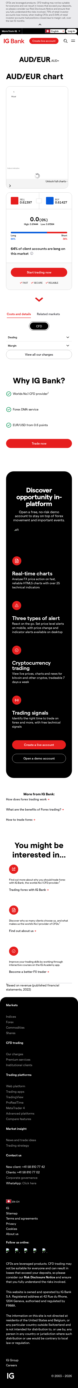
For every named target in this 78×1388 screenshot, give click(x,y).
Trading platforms (18, 1074)
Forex (10, 1022)
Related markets (48, 314)
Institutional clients (19, 1065)
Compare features (18, 1119)
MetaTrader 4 (15, 1108)
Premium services (18, 1059)
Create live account (43, 40)
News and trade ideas (21, 1140)
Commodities (15, 1027)
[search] (65, 41)
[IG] (14, 41)
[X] (26, 1250)
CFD (39, 326)
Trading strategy (17, 1145)
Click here (29, 1183)
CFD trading (14, 1042)
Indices (11, 1016)
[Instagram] (17, 1250)
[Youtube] (35, 1250)
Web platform (15, 1086)
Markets (12, 1005)
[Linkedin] (44, 1250)
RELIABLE (53, 282)
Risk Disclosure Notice (39, 1277)
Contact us (13, 1155)
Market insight (16, 1128)
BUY (57, 199)
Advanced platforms (20, 1113)
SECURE (38, 282)
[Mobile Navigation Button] (73, 41)
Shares (10, 1033)
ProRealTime (14, 1102)
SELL (22, 199)
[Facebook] (8, 1250)
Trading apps (15, 1091)
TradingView (14, 1097)
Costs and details (19, 314)
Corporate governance (21, 1177)
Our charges (14, 1054)
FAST (25, 282)
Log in (71, 31)
